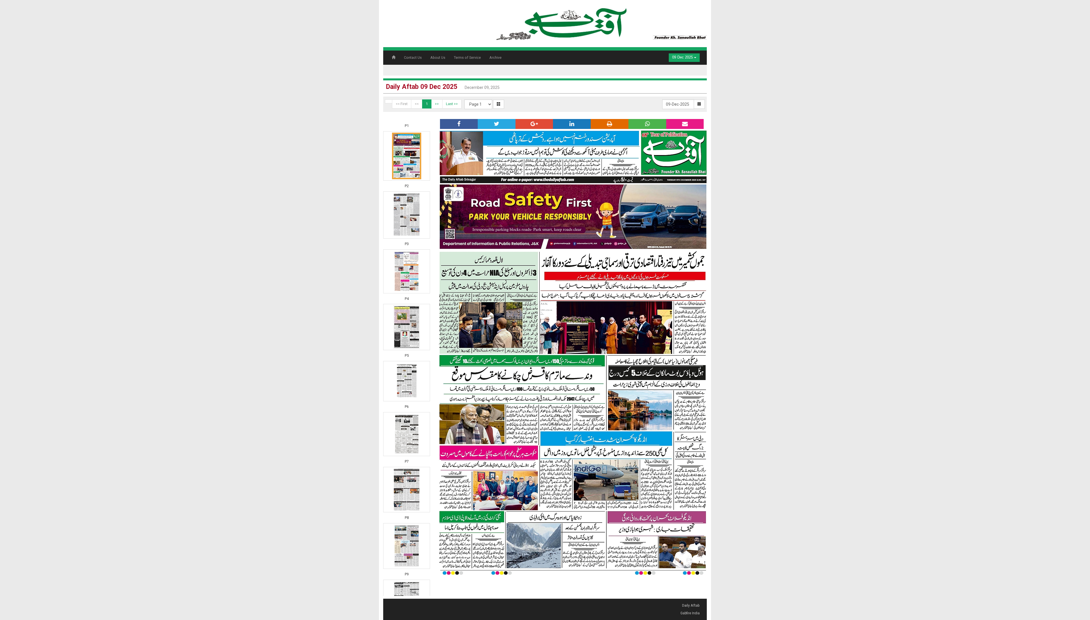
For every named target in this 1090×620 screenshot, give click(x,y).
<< (417, 104)
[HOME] (600, 22)
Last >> (452, 104)
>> (437, 104)
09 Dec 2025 (683, 57)
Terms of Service (467, 57)
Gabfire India (690, 613)
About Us (437, 57)
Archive (495, 57)
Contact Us (413, 57)
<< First (402, 104)
